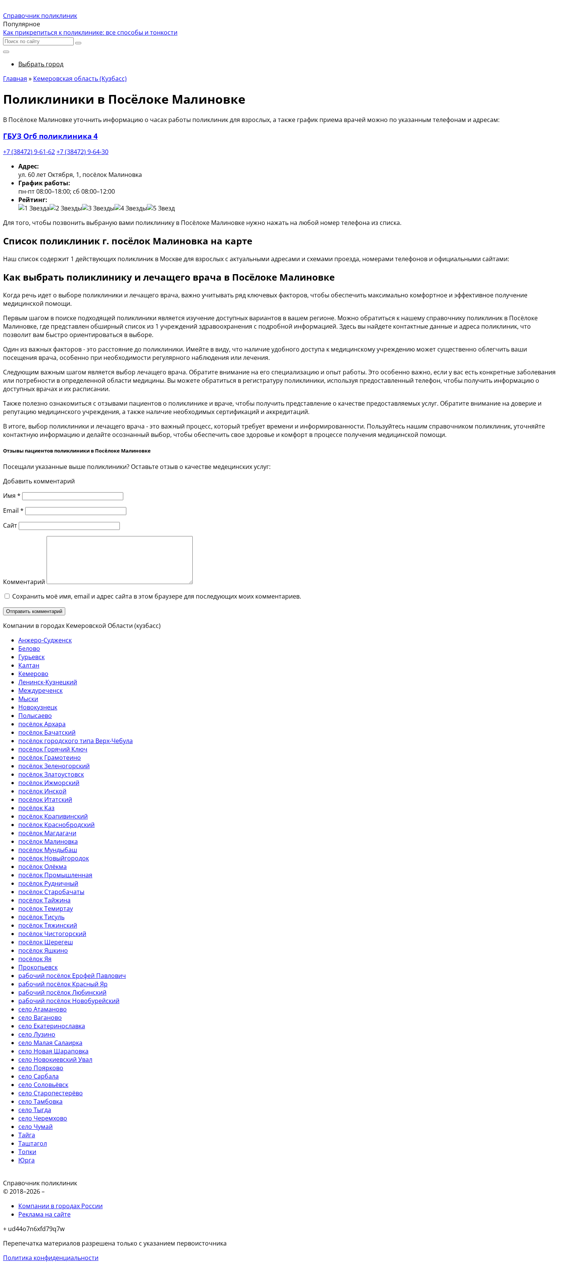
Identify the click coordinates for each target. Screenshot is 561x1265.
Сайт (10, 525)
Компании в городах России (60, 1206)
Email (13, 510)
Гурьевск (31, 657)
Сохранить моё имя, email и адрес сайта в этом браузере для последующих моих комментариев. (156, 596)
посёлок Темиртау (45, 908)
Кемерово (33, 673)
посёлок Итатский (45, 799)
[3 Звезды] (98, 208)
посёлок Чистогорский (52, 933)
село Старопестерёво (50, 1093)
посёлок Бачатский (47, 732)
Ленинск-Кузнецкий (47, 682)
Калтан (28, 665)
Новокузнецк (37, 707)
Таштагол (32, 1143)
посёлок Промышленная (55, 875)
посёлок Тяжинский (47, 925)
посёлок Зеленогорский (54, 766)
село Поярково (40, 1068)
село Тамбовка (40, 1101)
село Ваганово (40, 1017)
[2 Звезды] (66, 208)
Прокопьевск (38, 967)
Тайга (26, 1135)
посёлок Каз (36, 808)
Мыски (28, 699)
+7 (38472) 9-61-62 (29, 152)
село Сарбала (38, 1076)
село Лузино (36, 1034)
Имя (12, 495)
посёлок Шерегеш (45, 942)
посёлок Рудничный (48, 883)
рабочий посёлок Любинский (62, 992)
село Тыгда (34, 1110)
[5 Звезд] (161, 208)
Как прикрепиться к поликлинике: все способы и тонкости (90, 32)
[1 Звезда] (34, 208)
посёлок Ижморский (48, 783)
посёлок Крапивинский (53, 816)
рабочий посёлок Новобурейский (68, 1001)
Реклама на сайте (44, 1214)
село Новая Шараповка (53, 1051)
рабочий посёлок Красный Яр (63, 984)
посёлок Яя (35, 959)
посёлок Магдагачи (47, 833)
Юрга (26, 1160)
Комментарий (24, 582)
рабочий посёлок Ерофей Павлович (72, 975)
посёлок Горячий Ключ (52, 749)
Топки (27, 1152)
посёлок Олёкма (42, 866)
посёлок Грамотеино (49, 757)
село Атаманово (42, 1009)
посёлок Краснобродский (56, 824)
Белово (29, 648)
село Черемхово (42, 1118)
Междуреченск (40, 690)
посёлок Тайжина (44, 900)
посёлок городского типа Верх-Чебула (75, 741)
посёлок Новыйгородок (53, 858)
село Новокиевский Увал (55, 1059)
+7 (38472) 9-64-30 (82, 152)
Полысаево (35, 715)
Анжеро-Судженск (45, 640)
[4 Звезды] (130, 208)
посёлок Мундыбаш (47, 850)
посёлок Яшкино (43, 950)
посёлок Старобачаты (51, 892)
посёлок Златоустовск (51, 774)
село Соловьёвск (43, 1084)
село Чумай (35, 1126)
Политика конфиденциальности (50, 1258)
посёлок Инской (42, 791)
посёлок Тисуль (41, 917)
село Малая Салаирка (50, 1043)
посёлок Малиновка (48, 841)
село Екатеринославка (51, 1026)
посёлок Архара (42, 724)
